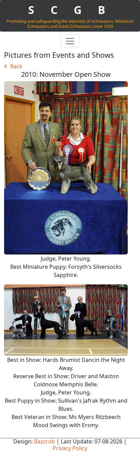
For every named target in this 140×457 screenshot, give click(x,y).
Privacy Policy (70, 448)
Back (16, 66)
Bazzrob (44, 441)
